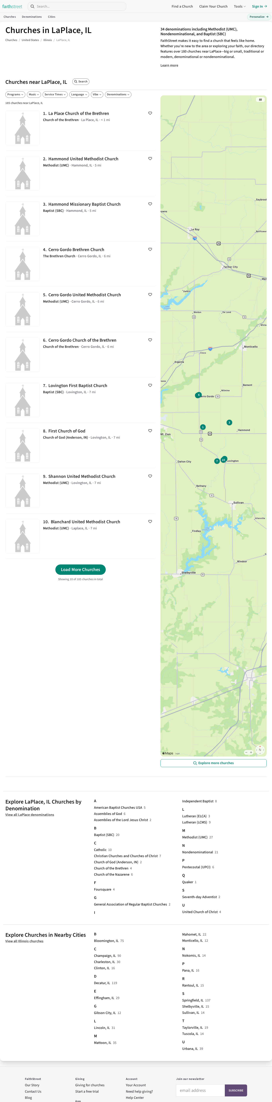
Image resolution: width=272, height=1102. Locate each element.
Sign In (257, 6)
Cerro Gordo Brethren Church (80, 264)
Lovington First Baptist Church (80, 400)
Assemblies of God (108, 813)
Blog (28, 1097)
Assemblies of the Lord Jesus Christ (121, 819)
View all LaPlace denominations (29, 814)
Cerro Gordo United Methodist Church (80, 309)
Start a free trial (87, 1091)
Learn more (169, 65)
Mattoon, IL (102, 1042)
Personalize (259, 17)
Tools (238, 6)
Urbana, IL (190, 1048)
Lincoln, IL (102, 1027)
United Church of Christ (200, 911)
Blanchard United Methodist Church (80, 536)
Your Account (136, 1085)
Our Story (32, 1085)
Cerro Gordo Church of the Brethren (80, 354)
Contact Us (33, 1091)
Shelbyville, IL (193, 1006)
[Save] (150, 113)
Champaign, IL (105, 955)
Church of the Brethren (111, 868)
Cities (51, 17)
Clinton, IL (102, 968)
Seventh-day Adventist (199, 897)
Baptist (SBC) (104, 834)
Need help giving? (139, 1091)
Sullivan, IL (190, 1012)
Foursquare (102, 889)
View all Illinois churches (24, 941)
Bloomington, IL (106, 940)
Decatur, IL (102, 983)
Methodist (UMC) (195, 837)
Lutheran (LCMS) (194, 822)
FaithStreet (12, 6)
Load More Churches (80, 569)
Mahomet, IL (191, 934)
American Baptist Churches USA (118, 807)
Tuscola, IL (190, 1033)
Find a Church (182, 6)
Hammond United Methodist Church (80, 173)
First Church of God (80, 445)
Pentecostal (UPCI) (196, 867)
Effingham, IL (104, 997)
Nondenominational (197, 852)
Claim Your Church (213, 6)
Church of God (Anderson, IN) (116, 862)
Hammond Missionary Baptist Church (80, 218)
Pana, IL (188, 970)
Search (82, 81)
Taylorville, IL (192, 1027)
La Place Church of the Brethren (80, 128)
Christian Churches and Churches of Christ (126, 856)
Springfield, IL (193, 1000)
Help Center (135, 1097)
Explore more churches (216, 763)
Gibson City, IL (105, 1012)
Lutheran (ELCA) (194, 816)
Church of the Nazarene (111, 874)
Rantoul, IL (190, 985)
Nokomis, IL (191, 955)
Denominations (32, 17)
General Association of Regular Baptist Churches (130, 904)
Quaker (187, 882)
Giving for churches (90, 1085)
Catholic (100, 849)
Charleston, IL (104, 961)
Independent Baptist (197, 801)
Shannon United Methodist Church (80, 490)
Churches (10, 17)
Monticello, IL (192, 940)
